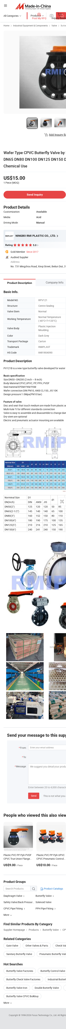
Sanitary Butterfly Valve (19, 954)
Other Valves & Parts (37, 945)
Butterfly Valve (44, 895)
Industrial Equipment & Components (30, 25)
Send (33, 795)
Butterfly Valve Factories (19, 971)
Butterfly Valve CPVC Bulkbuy (22, 996)
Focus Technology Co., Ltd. (45, 1015)
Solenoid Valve (43, 902)
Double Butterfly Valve (47, 987)
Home (6, 25)
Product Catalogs (53, 888)
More (7, 1002)
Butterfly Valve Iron (16, 987)
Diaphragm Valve (13, 895)
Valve (54, 25)
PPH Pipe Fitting (44, 908)
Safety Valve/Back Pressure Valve (22, 902)
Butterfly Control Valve (52, 971)
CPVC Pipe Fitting (13, 908)
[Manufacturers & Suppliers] (33, 6)
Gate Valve (12, 945)
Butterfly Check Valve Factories (23, 979)
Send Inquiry (35, 194)
